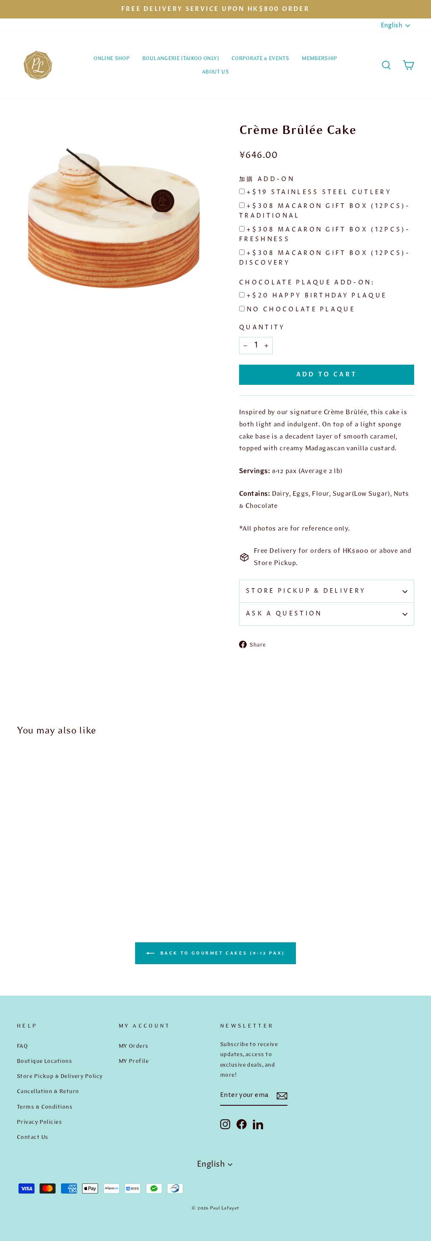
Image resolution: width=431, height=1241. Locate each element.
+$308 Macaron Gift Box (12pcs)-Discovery (324, 258)
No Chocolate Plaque (301, 309)
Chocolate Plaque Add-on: (307, 283)
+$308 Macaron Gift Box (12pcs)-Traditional (324, 211)
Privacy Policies (39, 1121)
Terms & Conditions (44, 1106)
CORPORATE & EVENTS (260, 58)
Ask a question (284, 614)
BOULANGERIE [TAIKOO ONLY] (180, 58)
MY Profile (134, 1060)
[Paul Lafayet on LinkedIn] (258, 1123)
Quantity (262, 327)
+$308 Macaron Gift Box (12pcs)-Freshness (324, 235)
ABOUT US (215, 71)
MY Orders (134, 1045)
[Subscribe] (282, 1096)
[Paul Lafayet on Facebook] (242, 1123)
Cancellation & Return (48, 1091)
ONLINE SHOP (111, 58)
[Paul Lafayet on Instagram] (225, 1123)
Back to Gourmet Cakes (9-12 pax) (221, 952)
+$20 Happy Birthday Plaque (317, 296)
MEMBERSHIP (320, 58)
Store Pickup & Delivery (306, 591)
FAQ (22, 1045)
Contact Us (32, 1136)
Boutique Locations (44, 1060)
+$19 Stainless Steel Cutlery (319, 192)
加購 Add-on (267, 179)
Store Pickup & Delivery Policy (60, 1076)
